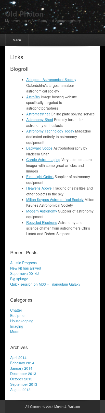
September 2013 (23, 384)
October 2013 (21, 378)
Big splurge (19, 278)
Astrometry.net (38, 113)
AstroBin (33, 96)
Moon (14, 331)
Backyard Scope (39, 148)
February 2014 (22, 362)
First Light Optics (40, 176)
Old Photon (24, 13)
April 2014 (18, 357)
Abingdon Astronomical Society (51, 79)
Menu (17, 39)
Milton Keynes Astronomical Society (55, 199)
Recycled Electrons (41, 222)
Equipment (19, 315)
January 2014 (21, 368)
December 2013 (23, 373)
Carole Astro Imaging (43, 159)
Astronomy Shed (39, 119)
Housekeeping (21, 320)
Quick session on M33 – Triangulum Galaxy (45, 284)
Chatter (16, 310)
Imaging (16, 326)
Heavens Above (39, 188)
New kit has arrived (25, 268)
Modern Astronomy (41, 211)
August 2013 (20, 389)
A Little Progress (23, 262)
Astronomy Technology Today (50, 131)
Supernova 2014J (24, 273)
